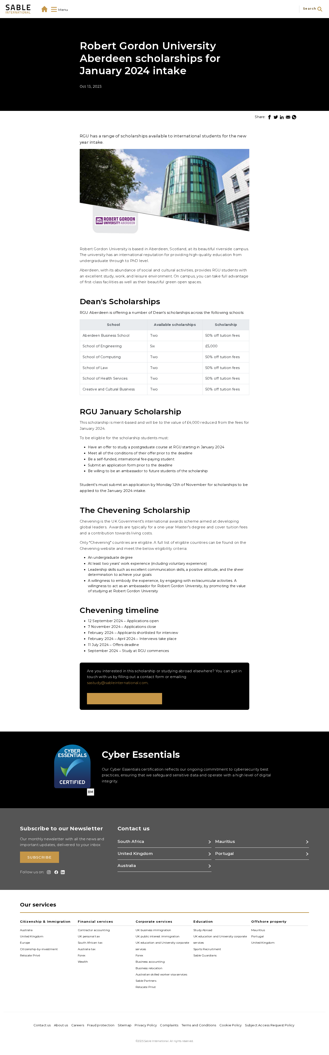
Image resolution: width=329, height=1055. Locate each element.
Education (203, 921)
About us (61, 1025)
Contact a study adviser (124, 698)
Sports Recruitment (207, 949)
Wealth (83, 961)
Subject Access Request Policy (270, 1025)
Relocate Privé (30, 955)
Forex (81, 955)
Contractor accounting (94, 930)
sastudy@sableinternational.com (117, 682)
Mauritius (258, 930)
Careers (77, 1025)
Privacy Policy (146, 1025)
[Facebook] (269, 117)
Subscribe (39, 857)
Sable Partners (146, 980)
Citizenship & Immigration (45, 921)
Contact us (42, 1025)
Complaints (169, 1025)
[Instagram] (48, 872)
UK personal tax (89, 936)
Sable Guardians (205, 955)
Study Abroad (202, 930)
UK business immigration (153, 930)
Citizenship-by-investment (39, 949)
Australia (26, 930)
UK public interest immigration (157, 936)
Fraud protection (100, 1025)
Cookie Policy (230, 1025)
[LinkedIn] (282, 117)
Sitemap (125, 1025)
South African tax (90, 942)
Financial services (95, 921)
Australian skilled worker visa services (161, 974)
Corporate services (154, 921)
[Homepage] (44, 9)
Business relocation (149, 968)
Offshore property (269, 921)
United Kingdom (31, 936)
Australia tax (87, 949)
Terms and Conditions (199, 1025)
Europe (25, 942)
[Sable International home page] (18, 9)
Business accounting (150, 961)
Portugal (257, 936)
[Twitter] (276, 117)
